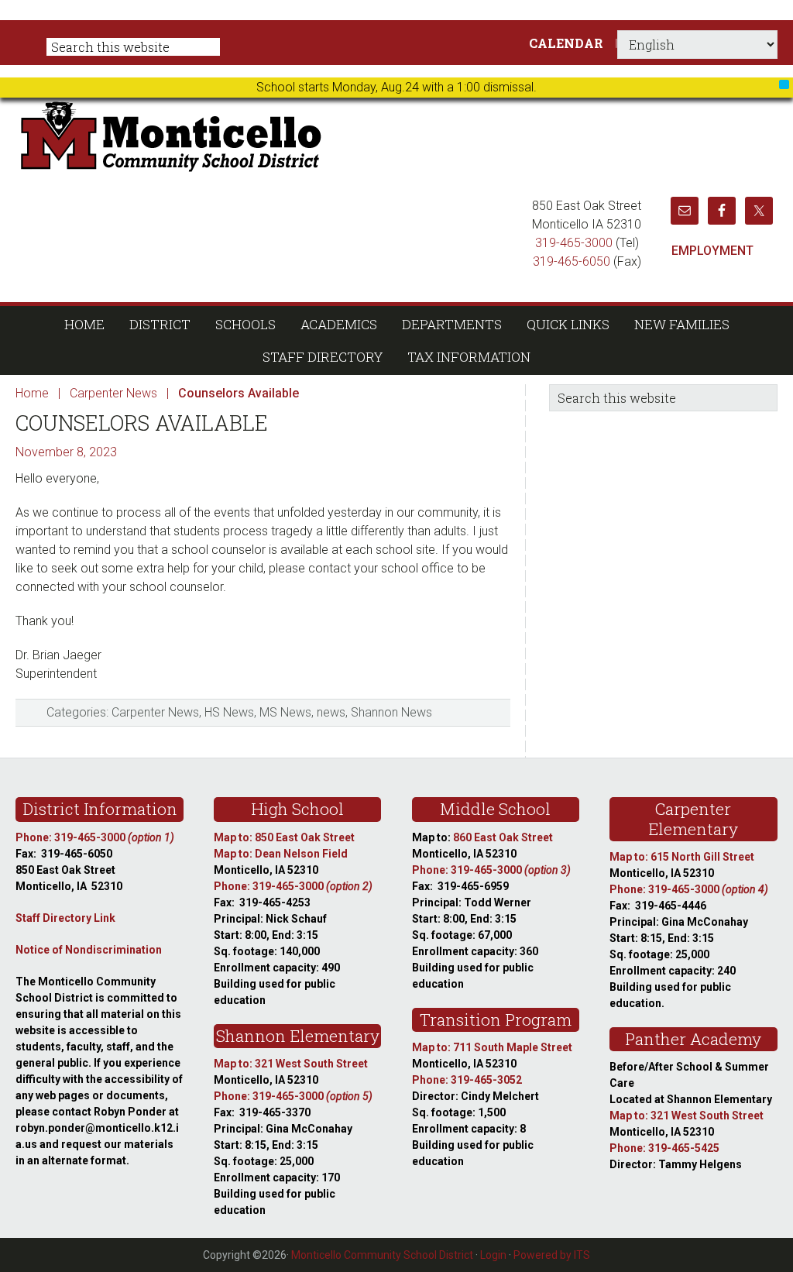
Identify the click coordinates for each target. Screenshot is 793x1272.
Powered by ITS (551, 1255)
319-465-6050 (571, 261)
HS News (229, 712)
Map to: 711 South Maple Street (492, 1047)
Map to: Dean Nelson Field (281, 853)
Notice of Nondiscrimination (88, 950)
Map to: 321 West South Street (291, 1063)
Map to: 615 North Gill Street (681, 857)
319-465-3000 (574, 242)
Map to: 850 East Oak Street (284, 837)
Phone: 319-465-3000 (94, 837)
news (331, 712)
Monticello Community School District (318, 135)
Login (493, 1255)
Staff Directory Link (65, 918)
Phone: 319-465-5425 (664, 1148)
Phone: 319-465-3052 (467, 1080)
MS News (285, 712)
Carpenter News (155, 712)
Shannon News (391, 712)
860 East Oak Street (503, 837)
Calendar (566, 43)
